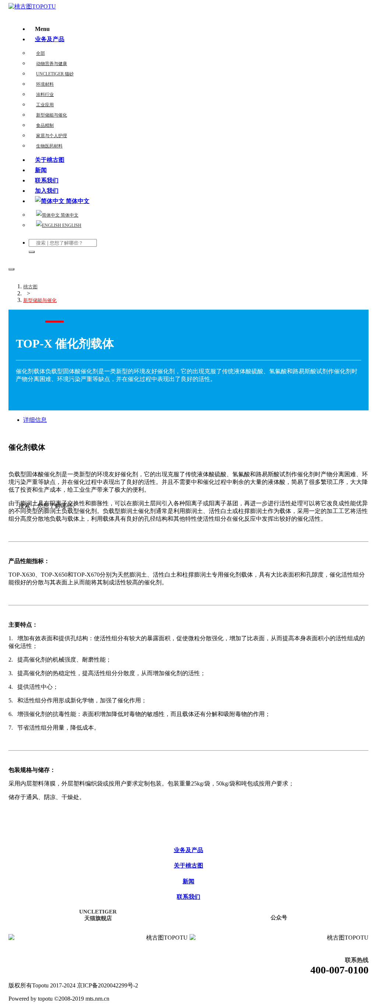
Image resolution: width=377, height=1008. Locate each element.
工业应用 (45, 104)
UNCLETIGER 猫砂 (55, 73)
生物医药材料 (49, 146)
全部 (40, 53)
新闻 (41, 170)
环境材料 (45, 84)
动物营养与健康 (51, 63)
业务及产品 (49, 39)
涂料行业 (45, 94)
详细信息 (35, 420)
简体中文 (69, 215)
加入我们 (47, 191)
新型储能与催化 (51, 115)
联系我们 (47, 180)
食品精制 (45, 125)
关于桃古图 (49, 160)
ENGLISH (71, 225)
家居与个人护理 (51, 135)
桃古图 (30, 286)
